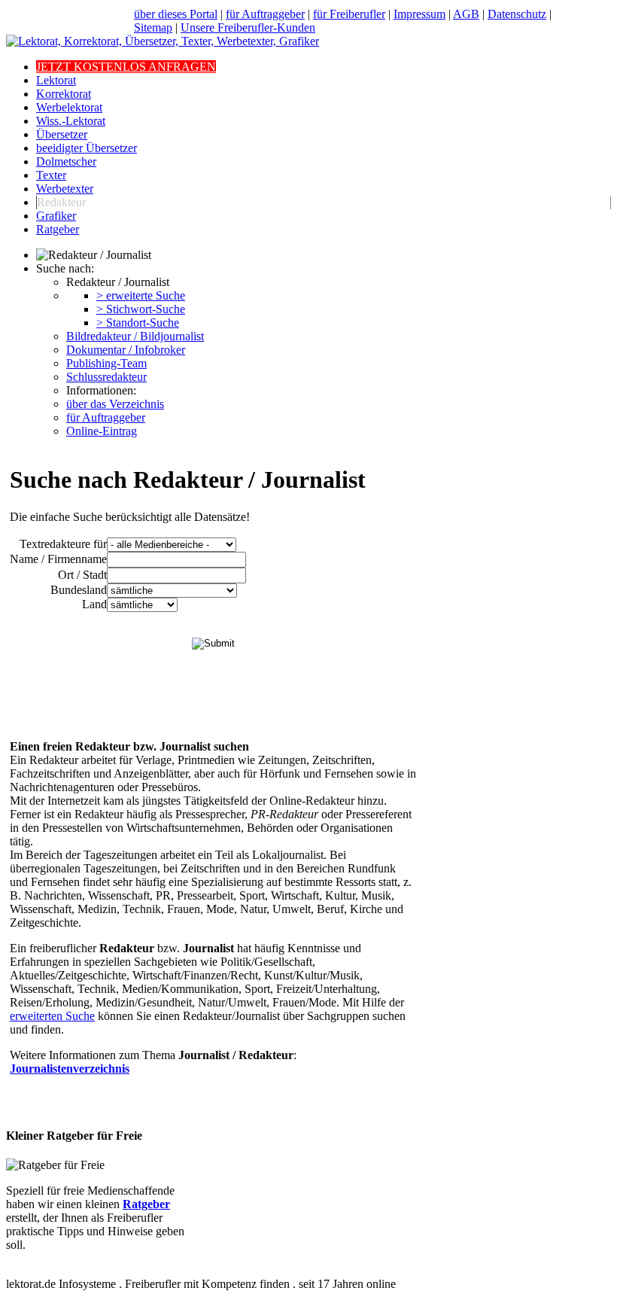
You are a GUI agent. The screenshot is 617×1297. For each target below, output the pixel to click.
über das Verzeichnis (115, 403)
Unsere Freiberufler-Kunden (248, 27)
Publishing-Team (106, 363)
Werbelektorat (69, 107)
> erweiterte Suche (140, 295)
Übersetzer (61, 134)
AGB (466, 14)
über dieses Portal (175, 14)
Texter (51, 175)
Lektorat (56, 80)
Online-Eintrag (101, 431)
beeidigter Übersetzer (86, 148)
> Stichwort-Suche (140, 309)
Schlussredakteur (106, 376)
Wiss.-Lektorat (70, 120)
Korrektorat (63, 93)
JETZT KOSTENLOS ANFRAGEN (126, 66)
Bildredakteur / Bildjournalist (135, 336)
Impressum (419, 14)
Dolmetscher (66, 161)
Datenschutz (517, 14)
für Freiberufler (349, 14)
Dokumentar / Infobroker (125, 349)
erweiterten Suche (52, 1015)
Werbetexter (64, 188)
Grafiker (56, 215)
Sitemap (153, 27)
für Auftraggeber (265, 14)
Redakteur (61, 202)
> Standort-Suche (137, 322)
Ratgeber (57, 229)
